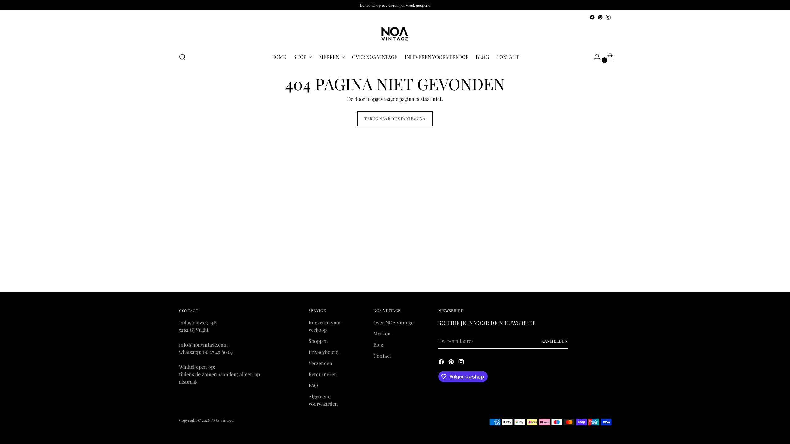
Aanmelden (555, 341)
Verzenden (320, 363)
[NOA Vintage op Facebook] (592, 17)
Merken (382, 333)
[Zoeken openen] (182, 57)
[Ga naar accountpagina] (594, 57)
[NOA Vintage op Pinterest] (600, 17)
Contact (382, 355)
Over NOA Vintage (393, 322)
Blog (378, 344)
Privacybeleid (324, 352)
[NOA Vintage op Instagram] (608, 17)
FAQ (313, 385)
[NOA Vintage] (395, 34)
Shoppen (318, 341)
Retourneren (323, 374)
